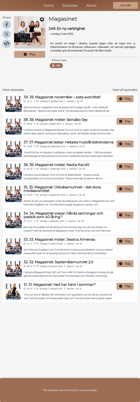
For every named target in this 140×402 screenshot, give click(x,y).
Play (33, 54)
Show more (60, 60)
